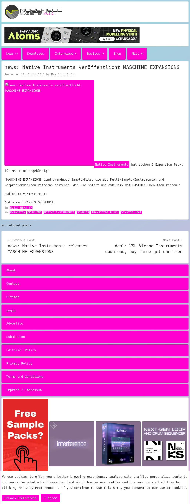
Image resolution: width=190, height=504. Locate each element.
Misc (135, 53)
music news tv (21, 207)
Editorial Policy (21, 350)
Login (11, 310)
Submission (15, 337)
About (11, 270)
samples (83, 212)
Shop (117, 53)
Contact (12, 283)
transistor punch (105, 212)
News (10, 53)
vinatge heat (131, 212)
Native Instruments (111, 164)
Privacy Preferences (20, 498)
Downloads (35, 53)
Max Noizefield (63, 74)
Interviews (64, 53)
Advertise (14, 323)
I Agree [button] (50, 498)
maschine (34, 212)
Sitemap (12, 297)
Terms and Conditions (24, 376)
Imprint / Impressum (24, 390)
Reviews (93, 53)
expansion (17, 212)
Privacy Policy (19, 363)
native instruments (59, 212)
